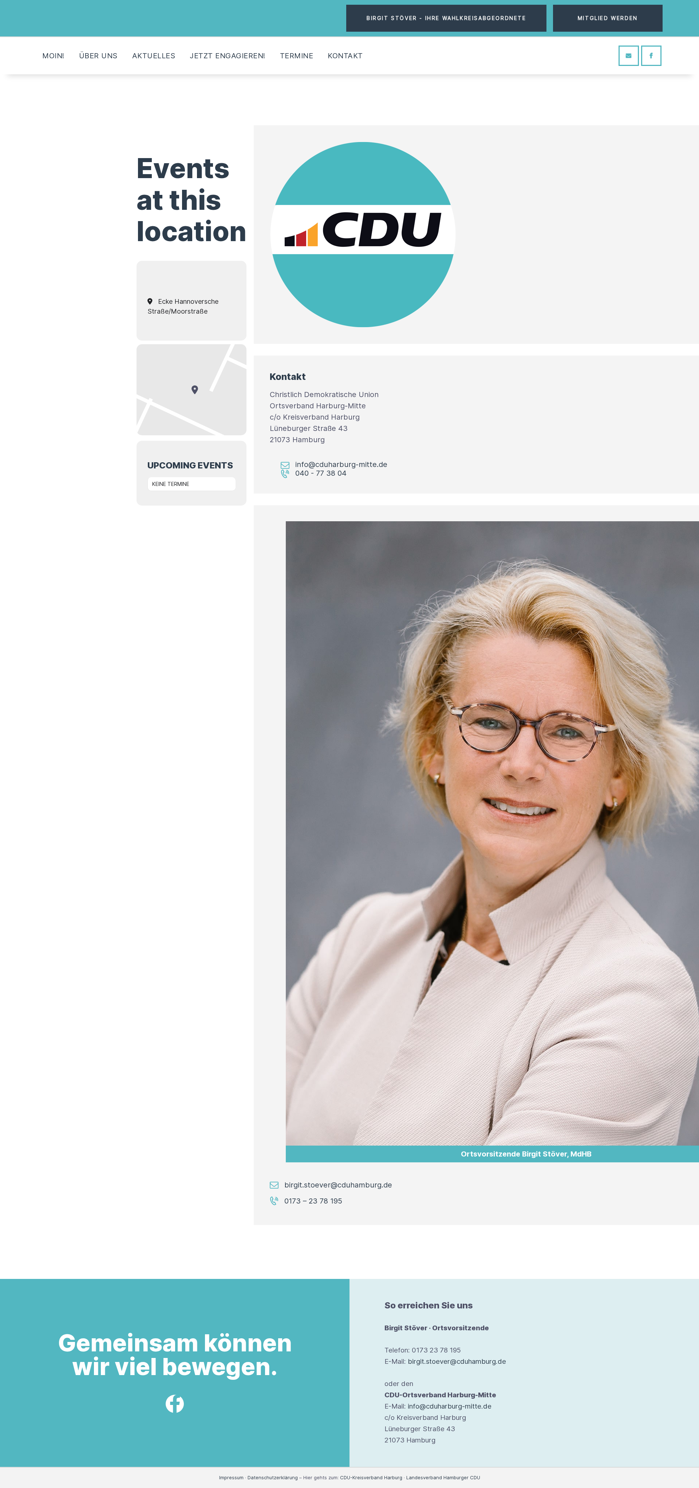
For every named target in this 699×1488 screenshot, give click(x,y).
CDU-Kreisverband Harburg (371, 1477)
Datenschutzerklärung (273, 1477)
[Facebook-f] (175, 1404)
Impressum (231, 1477)
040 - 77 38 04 (321, 473)
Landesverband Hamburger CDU (443, 1477)
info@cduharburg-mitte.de (341, 464)
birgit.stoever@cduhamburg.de (338, 1185)
